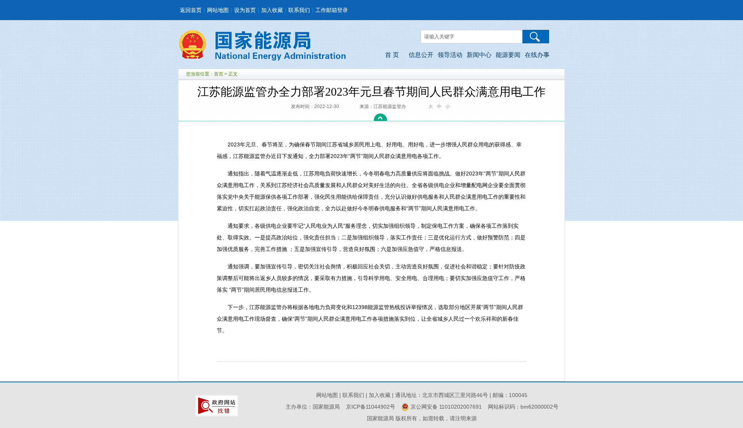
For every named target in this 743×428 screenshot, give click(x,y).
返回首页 (191, 10)
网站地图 (218, 10)
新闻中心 (479, 55)
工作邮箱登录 (331, 10)
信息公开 (421, 55)
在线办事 (537, 55)
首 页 (392, 55)
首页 (218, 74)
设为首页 (245, 10)
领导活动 (450, 55)
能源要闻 (508, 55)
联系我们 (299, 10)
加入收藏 (272, 10)
